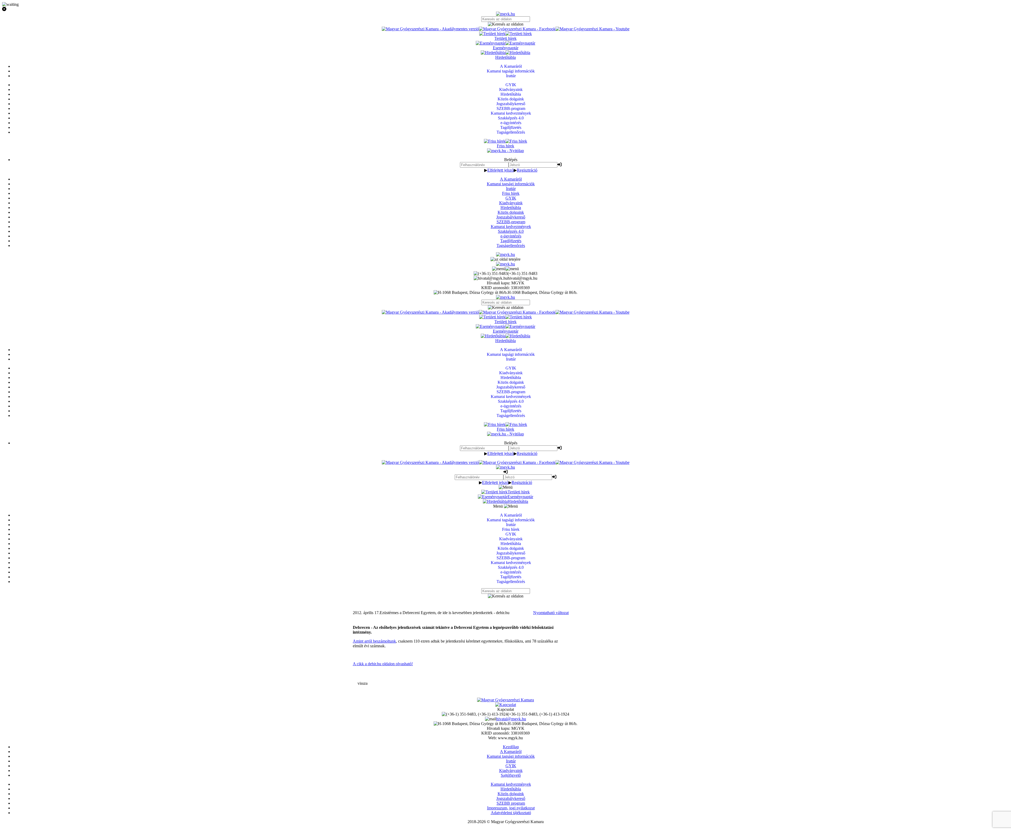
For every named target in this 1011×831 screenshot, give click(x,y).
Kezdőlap (511, 747)
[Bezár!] (505, 9)
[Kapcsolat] (505, 704)
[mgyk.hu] (505, 14)
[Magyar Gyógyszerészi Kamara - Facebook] (517, 29)
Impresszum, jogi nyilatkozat (511, 808)
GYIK (511, 198)
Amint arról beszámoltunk (374, 641)
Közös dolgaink (511, 212)
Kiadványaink (511, 203)
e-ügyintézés (510, 236)
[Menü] (505, 268)
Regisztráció (527, 170)
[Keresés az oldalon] (505, 24)
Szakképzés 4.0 (511, 231)
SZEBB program (511, 803)
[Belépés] (559, 164)
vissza (363, 683)
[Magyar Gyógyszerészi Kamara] (505, 700)
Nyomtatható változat (551, 612)
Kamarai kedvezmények (511, 226)
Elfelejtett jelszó (500, 170)
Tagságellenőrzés (511, 245)
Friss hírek (510, 193)
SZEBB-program (511, 222)
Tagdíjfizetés (510, 241)
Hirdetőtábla (510, 207)
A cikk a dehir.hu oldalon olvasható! (383, 664)
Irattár (511, 188)
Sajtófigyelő (511, 775)
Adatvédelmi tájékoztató (511, 812)
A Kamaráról (511, 179)
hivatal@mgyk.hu (511, 719)
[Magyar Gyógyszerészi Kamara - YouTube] (593, 29)
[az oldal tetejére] (505, 259)
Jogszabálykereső (510, 217)
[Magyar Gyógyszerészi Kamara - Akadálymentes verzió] (430, 29)
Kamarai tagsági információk (511, 184)
